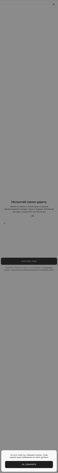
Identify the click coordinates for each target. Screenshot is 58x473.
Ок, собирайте (29, 464)
